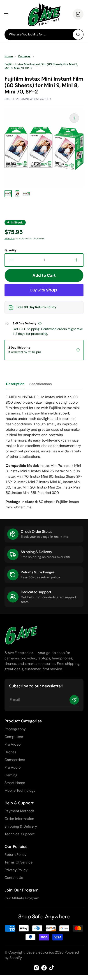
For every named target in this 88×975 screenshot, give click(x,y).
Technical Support (20, 834)
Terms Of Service (18, 862)
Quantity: (11, 250)
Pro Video (13, 744)
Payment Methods (20, 811)
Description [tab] (15, 384)
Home (9, 56)
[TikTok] (51, 967)
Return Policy (15, 854)
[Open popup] (40, 323)
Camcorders (15, 759)
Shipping (10, 238)
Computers (14, 736)
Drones (10, 752)
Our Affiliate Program (22, 898)
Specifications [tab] (40, 384)
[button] (6, 14)
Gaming (11, 775)
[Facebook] (44, 967)
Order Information (19, 818)
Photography (15, 729)
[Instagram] (36, 967)
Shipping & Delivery (21, 826)
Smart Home (15, 782)
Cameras (24, 56)
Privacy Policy (16, 870)
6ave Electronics (40, 952)
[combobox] (44, 34)
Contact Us (14, 877)
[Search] (78, 34)
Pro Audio (13, 767)
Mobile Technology (20, 790)
